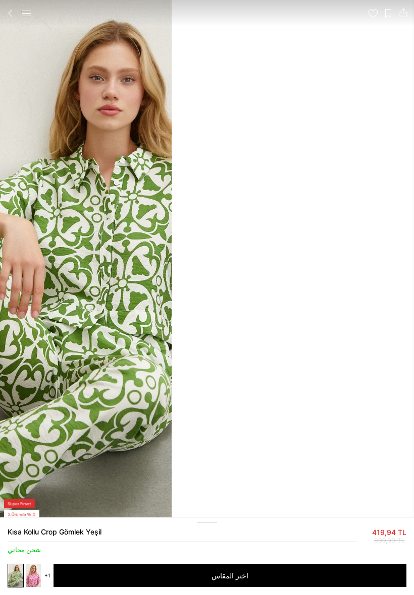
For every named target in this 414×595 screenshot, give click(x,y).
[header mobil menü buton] (26, 13)
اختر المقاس (230, 575)
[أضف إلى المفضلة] (373, 13)
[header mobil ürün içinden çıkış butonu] (10, 13)
